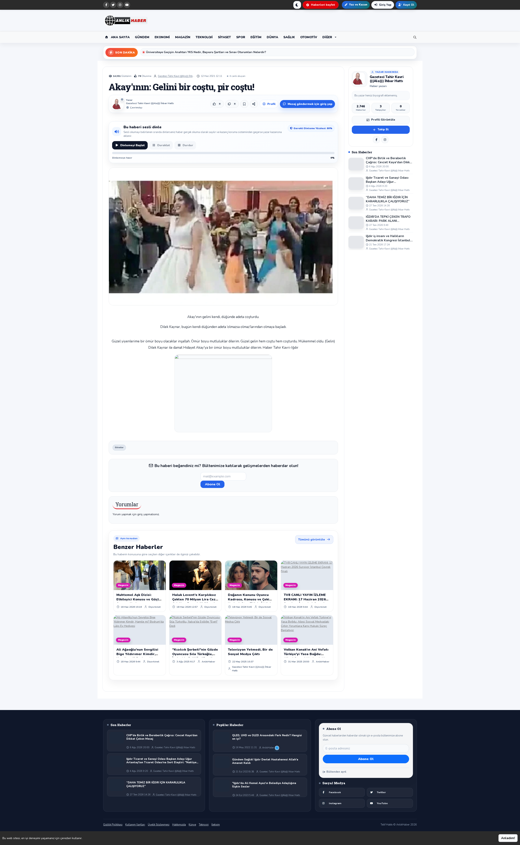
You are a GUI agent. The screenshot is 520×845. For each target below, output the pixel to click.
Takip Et (383, 129)
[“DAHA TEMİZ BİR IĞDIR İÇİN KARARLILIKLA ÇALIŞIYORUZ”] (356, 203)
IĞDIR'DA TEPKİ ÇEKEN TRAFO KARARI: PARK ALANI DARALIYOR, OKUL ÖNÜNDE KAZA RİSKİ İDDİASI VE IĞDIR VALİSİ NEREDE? (388, 219)
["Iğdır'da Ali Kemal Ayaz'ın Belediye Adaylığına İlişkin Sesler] (222, 786)
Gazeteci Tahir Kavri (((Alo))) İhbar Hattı (176, 76)
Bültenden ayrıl (336, 772)
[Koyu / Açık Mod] (297, 5)
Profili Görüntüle (383, 120)
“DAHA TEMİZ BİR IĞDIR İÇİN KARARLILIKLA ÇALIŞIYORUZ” (388, 199)
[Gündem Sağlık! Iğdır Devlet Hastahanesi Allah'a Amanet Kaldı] (222, 762)
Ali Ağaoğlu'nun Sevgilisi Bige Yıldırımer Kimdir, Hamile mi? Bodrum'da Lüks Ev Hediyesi (137, 656)
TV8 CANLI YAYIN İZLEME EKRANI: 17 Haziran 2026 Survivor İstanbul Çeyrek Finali (305, 601)
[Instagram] (120, 5)
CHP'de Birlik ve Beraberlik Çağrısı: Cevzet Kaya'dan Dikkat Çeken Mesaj (389, 160)
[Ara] (414, 37)
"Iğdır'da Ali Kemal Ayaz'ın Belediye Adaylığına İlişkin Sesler (264, 785)
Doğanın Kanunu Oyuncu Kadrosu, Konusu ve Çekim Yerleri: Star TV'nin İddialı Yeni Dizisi (250, 601)
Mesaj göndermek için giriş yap (310, 104)
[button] (329, 37)
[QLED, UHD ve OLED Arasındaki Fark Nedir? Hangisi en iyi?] (222, 738)
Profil (271, 104)
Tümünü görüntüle (311, 539)
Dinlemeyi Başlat (132, 145)
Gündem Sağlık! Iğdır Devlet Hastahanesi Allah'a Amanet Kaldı (265, 761)
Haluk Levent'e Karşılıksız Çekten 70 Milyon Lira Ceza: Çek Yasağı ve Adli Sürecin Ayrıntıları (195, 601)
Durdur (188, 145)
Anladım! (508, 838)
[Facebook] (106, 5)
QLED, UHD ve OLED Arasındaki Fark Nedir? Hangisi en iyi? (267, 737)
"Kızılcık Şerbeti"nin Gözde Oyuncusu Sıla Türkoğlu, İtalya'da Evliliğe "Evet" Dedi (195, 656)
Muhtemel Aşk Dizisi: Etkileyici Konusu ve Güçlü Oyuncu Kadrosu (138, 599)
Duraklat (163, 145)
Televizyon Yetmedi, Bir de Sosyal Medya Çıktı (250, 651)
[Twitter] (113, 5)
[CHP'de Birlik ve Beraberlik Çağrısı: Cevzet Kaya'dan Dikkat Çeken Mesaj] (356, 164)
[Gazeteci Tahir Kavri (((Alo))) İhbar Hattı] (359, 79)
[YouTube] (127, 5)
